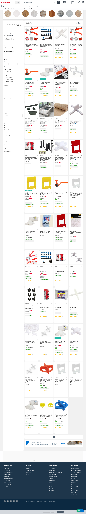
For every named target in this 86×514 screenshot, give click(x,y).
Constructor (21, 6)
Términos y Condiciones (30, 501)
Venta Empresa (52, 470)
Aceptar (60, 511)
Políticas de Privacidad (42, 501)
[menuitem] (60, 6)
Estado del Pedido (7, 482)
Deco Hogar (28, 6)
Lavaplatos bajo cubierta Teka (53, 457)
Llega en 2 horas (7, 47)
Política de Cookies (52, 501)
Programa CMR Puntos (8, 484)
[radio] (25, 56)
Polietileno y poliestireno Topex (12, 458)
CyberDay (51, 484)
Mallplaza (73, 488)
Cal (8, 460)
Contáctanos (6, 468)
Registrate (28, 468)
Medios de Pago (7, 470)
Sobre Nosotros (52, 468)
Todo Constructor (52, 474)
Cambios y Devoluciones (8, 472)
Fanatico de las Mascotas (76, 470)
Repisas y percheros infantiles (53, 459)
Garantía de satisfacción (8, 478)
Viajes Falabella (74, 482)
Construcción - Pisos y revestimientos (14, 8)
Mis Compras (28, 472)
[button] (40, 2)
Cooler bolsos (71, 457)
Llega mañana (13, 47)
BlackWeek (51, 486)
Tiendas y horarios (7, 474)
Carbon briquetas (71, 460)
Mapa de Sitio (51, 490)
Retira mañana (13, 55)
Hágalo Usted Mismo (75, 468)
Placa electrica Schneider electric (73, 459)
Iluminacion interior (71, 458)
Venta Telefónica (52, 480)
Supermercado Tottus (75, 486)
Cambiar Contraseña (30, 470)
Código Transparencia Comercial (55, 472)
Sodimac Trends (74, 474)
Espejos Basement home (11, 457)
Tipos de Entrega (35, 6)
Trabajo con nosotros (53, 476)
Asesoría (16, 6)
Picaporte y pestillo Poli (32, 460)
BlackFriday (51, 488)
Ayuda (27, 474)
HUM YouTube (74, 492)
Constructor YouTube (75, 494)
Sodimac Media (74, 476)
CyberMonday (51, 482)
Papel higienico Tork (71, 456)
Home (6, 8)
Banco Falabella (74, 484)
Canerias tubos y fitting (32, 456)
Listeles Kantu (51, 458)
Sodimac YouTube (74, 490)
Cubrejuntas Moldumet (32, 458)
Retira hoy (7, 55)
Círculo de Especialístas (76, 472)
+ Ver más (8, 137)
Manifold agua (51, 460)
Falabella (73, 478)
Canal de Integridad (7, 486)
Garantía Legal (6, 476)
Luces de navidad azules (32, 459)
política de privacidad (46, 511)
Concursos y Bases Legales (9, 488)
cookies (52, 511)
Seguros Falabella (74, 480)
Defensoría (51, 478)
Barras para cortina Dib (32, 457)
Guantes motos (51, 456)
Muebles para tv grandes (11, 459)
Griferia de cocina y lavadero (12, 456)
